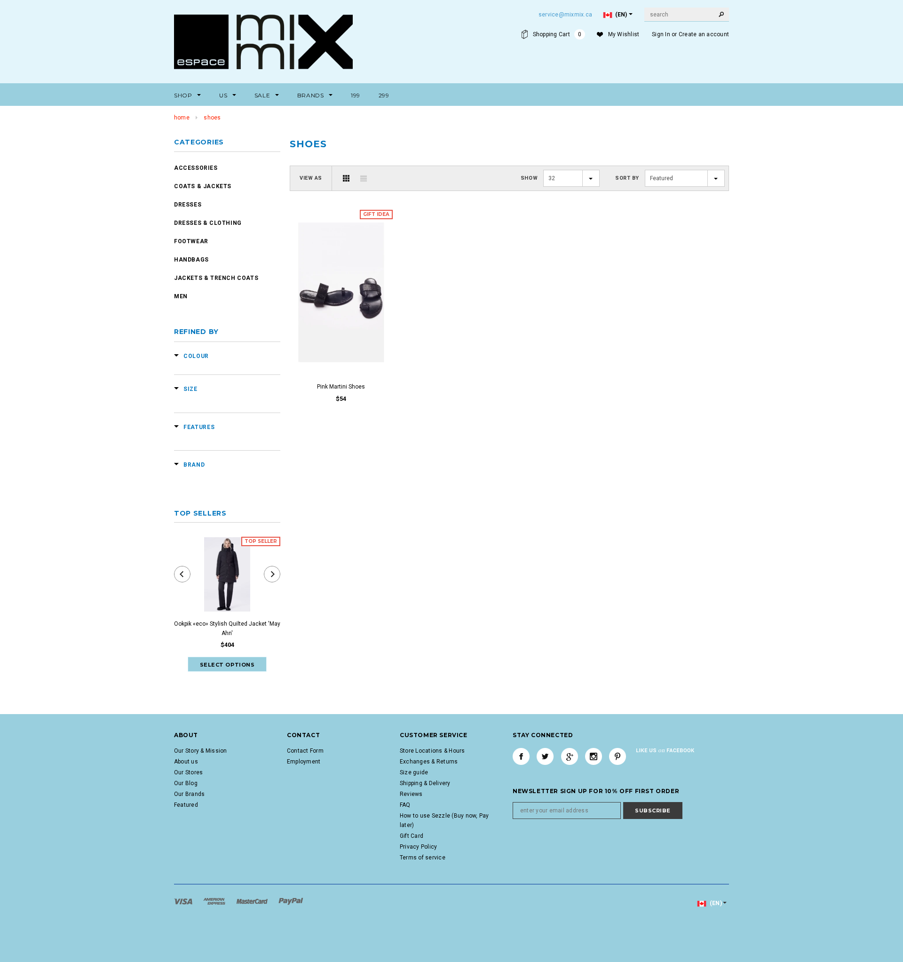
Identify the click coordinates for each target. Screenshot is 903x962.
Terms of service (422, 857)
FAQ (405, 805)
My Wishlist (624, 34)
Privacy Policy (418, 846)
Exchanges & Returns (429, 761)
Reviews (411, 794)
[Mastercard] (253, 901)
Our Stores (188, 772)
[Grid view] (346, 178)
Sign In (661, 34)
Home (182, 117)
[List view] (363, 178)
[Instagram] (593, 756)
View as (311, 178)
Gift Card (411, 836)
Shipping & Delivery (425, 783)
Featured (186, 805)
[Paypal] (290, 901)
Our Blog (186, 783)
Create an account (704, 34)
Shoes (212, 117)
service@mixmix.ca (565, 14)
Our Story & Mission (200, 750)
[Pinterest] (617, 756)
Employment (303, 761)
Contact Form (305, 750)
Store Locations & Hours (432, 750)
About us (186, 761)
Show (529, 178)
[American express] (215, 901)
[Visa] (184, 901)
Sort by (627, 178)
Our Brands (189, 794)
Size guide (414, 772)
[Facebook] (521, 756)
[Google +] (569, 756)
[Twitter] (545, 756)
